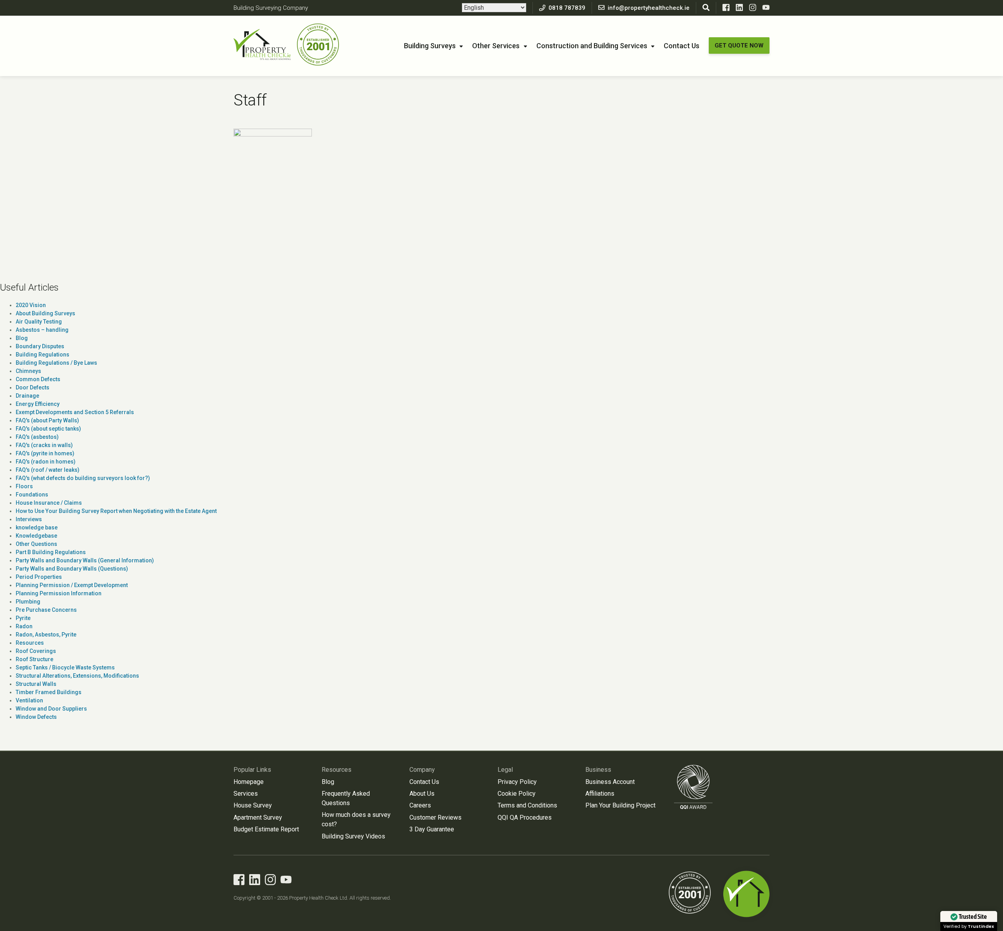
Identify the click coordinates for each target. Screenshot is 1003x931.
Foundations (32, 494)
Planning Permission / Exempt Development (72, 585)
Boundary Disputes (40, 346)
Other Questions (36, 544)
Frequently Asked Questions (346, 798)
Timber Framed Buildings (48, 692)
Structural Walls (36, 684)
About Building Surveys (45, 313)
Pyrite (23, 618)
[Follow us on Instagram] (752, 9)
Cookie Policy (517, 793)
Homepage (249, 782)
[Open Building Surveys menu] (461, 46)
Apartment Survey (258, 817)
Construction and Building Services (591, 46)
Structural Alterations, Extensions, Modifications (77, 676)
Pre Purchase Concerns (46, 610)
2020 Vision (31, 305)
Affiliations (599, 793)
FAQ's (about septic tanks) (48, 428)
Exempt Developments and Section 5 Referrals (75, 412)
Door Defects (32, 387)
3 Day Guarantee (431, 829)
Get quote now (739, 45)
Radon (24, 626)
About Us (422, 793)
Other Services (496, 46)
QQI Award (693, 787)
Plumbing (28, 601)
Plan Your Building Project (620, 805)
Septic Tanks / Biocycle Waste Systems (65, 667)
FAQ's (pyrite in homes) (45, 453)
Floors (24, 486)
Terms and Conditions (527, 805)
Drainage (27, 396)
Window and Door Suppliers (51, 709)
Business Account (610, 782)
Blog (22, 338)
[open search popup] (706, 8)
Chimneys (28, 371)
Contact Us (681, 46)
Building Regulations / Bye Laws (56, 363)
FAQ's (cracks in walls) (44, 445)
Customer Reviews (435, 817)
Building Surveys (430, 46)
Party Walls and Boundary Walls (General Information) (85, 560)
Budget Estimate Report (266, 829)
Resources (30, 643)
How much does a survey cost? (356, 819)
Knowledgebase (36, 536)
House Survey (253, 805)
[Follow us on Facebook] (726, 9)
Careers (420, 805)
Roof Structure (34, 659)
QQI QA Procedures (525, 817)
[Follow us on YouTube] (765, 9)
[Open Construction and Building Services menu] (653, 46)
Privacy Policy (517, 782)
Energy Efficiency (38, 404)
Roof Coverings (36, 651)
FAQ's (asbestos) (37, 437)
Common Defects (38, 379)
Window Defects (36, 717)
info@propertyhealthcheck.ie (649, 7)
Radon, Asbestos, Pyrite (46, 634)
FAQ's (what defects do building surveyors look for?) (83, 478)
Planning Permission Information (58, 593)
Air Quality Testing (39, 321)
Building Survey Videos (353, 836)
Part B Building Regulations (51, 552)
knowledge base (37, 527)
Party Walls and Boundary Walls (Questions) (72, 569)
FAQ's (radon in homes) (46, 461)
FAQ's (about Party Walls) (47, 420)
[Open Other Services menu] (525, 46)
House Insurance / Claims (49, 503)
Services (246, 793)
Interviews (29, 519)
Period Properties (39, 577)
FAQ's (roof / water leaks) (48, 470)
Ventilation (29, 700)
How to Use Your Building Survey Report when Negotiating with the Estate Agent (116, 511)
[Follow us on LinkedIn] (739, 9)
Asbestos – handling (42, 330)
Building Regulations (42, 354)
